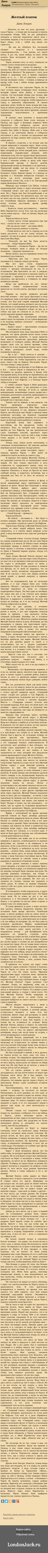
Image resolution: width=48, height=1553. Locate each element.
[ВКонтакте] (2, 1501)
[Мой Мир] (13, 1501)
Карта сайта (8, 1518)
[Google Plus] (17, 1501)
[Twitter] (6, 1501)
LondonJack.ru (24, 1544)
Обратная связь (25, 1534)
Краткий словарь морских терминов (19, 1514)
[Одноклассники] (10, 1501)
